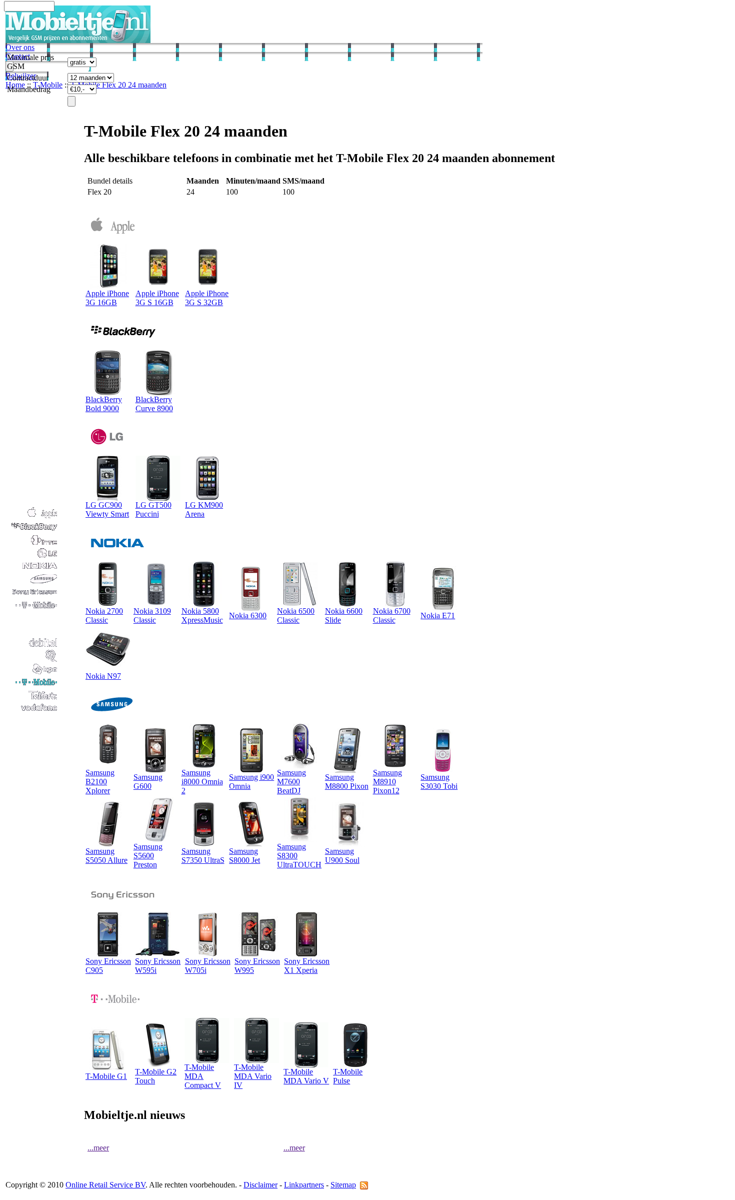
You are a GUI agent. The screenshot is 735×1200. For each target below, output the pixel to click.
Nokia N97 (103, 676)
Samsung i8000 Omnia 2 (202, 781)
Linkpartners (304, 1184)
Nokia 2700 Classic (104, 615)
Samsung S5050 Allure (107, 855)
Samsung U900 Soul (342, 855)
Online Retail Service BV (106, 1184)
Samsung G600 (148, 781)
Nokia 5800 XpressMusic (202, 615)
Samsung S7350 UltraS (203, 855)
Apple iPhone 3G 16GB (107, 298)
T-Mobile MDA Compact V (202, 1076)
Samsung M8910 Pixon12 (387, 781)
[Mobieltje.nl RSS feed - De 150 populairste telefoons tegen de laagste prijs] (364, 1184)
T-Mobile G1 (106, 1076)
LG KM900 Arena (204, 509)
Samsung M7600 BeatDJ (291, 781)
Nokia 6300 (247, 615)
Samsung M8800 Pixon (346, 781)
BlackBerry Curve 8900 (154, 404)
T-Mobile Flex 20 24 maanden (118, 85)
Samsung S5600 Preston (148, 855)
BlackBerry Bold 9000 (104, 404)
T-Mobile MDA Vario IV (253, 1076)
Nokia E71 (437, 615)
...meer (98, 1147)
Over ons (20, 47)
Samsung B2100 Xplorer (100, 781)
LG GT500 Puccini (154, 509)
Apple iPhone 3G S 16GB (157, 298)
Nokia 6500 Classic (295, 615)
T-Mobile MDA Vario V (306, 1076)
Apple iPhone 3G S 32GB (206, 298)
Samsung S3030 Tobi (439, 781)
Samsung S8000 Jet (244, 855)
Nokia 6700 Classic (391, 615)
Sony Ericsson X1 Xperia (307, 965)
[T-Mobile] (32, 685)
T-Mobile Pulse (347, 1076)
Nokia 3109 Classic (152, 615)
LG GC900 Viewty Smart (107, 509)
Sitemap (343, 1184)
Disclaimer (261, 1184)
